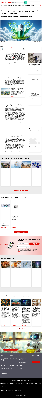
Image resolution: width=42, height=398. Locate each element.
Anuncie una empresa (13, 359)
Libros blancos (21, 369)
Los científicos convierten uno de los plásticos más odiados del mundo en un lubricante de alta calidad (35, 89)
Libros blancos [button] (14, 5)
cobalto (13, 57)
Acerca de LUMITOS (11, 390)
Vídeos (11, 368)
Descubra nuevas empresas (13, 358)
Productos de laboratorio (22, 358)
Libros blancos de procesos (4, 369)
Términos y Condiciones (8, 393)
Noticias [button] (2, 5)
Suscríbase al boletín (34, 244)
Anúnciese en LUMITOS (3, 390)
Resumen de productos (22, 362)
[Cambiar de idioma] (40, 5)
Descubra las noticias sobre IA (10, 349)
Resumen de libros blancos (4, 373)
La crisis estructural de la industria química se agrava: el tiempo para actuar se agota (35, 102)
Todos (9, 2)
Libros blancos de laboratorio (4, 368)
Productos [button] (10, 5)
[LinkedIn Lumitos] (41, 393)
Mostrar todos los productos (21, 232)
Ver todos (32, 144)
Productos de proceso (22, 359)
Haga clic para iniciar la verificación (24, 246)
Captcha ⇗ (27, 247)
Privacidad (14, 393)
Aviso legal (2, 393)
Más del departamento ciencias (21, 190)
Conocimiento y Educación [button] (22, 5)
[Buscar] (22, 2)
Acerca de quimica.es (18, 390)
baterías (14, 61)
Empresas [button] (6, 5)
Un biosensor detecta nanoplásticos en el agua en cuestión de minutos (35, 94)
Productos (20, 368)
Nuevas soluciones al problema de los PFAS (36, 98)
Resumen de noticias (3, 360)
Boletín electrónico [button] (30, 5)
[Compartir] (38, 5)
